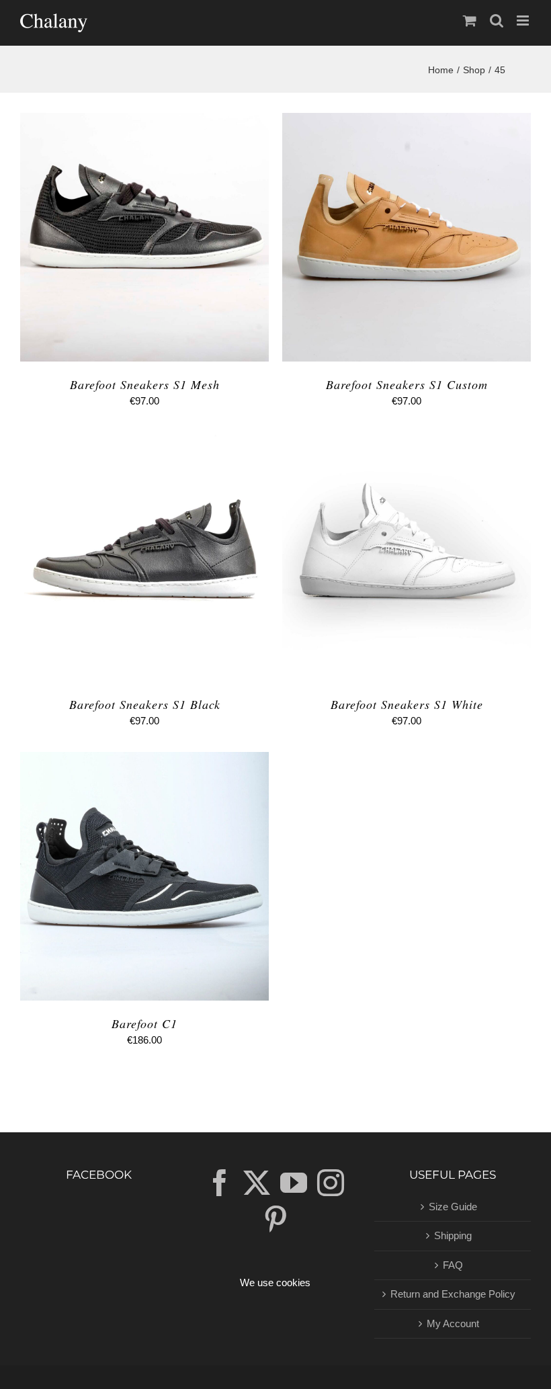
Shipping (453, 1235)
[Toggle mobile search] (496, 20)
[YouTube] (293, 1182)
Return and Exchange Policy (452, 1294)
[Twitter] (256, 1182)
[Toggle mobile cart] (469, 20)
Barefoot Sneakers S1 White (407, 704)
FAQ (453, 1265)
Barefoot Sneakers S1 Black (144, 704)
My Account (453, 1323)
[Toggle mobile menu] (524, 20)
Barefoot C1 (144, 1023)
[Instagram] (330, 1182)
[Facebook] (219, 1182)
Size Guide (453, 1206)
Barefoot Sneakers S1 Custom (407, 384)
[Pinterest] (275, 1219)
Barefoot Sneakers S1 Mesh (145, 384)
